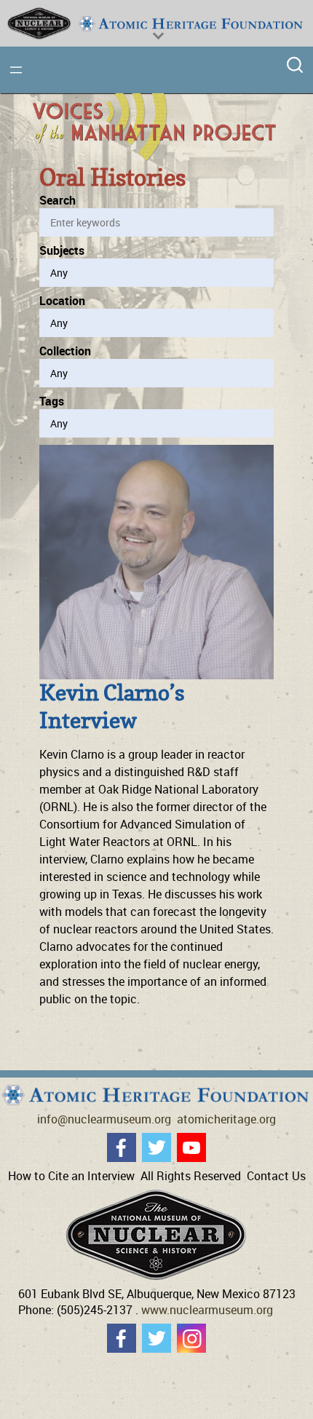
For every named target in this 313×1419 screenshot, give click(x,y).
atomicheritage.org (226, 1119)
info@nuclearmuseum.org (104, 1119)
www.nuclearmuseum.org (207, 1310)
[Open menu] (16, 70)
